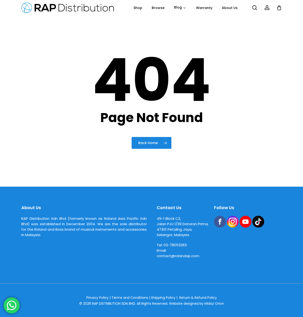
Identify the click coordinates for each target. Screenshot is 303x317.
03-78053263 (175, 244)
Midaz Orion (214, 303)
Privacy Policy (97, 297)
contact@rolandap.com (178, 255)
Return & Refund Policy (198, 297)
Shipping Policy (163, 297)
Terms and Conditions (129, 297)
